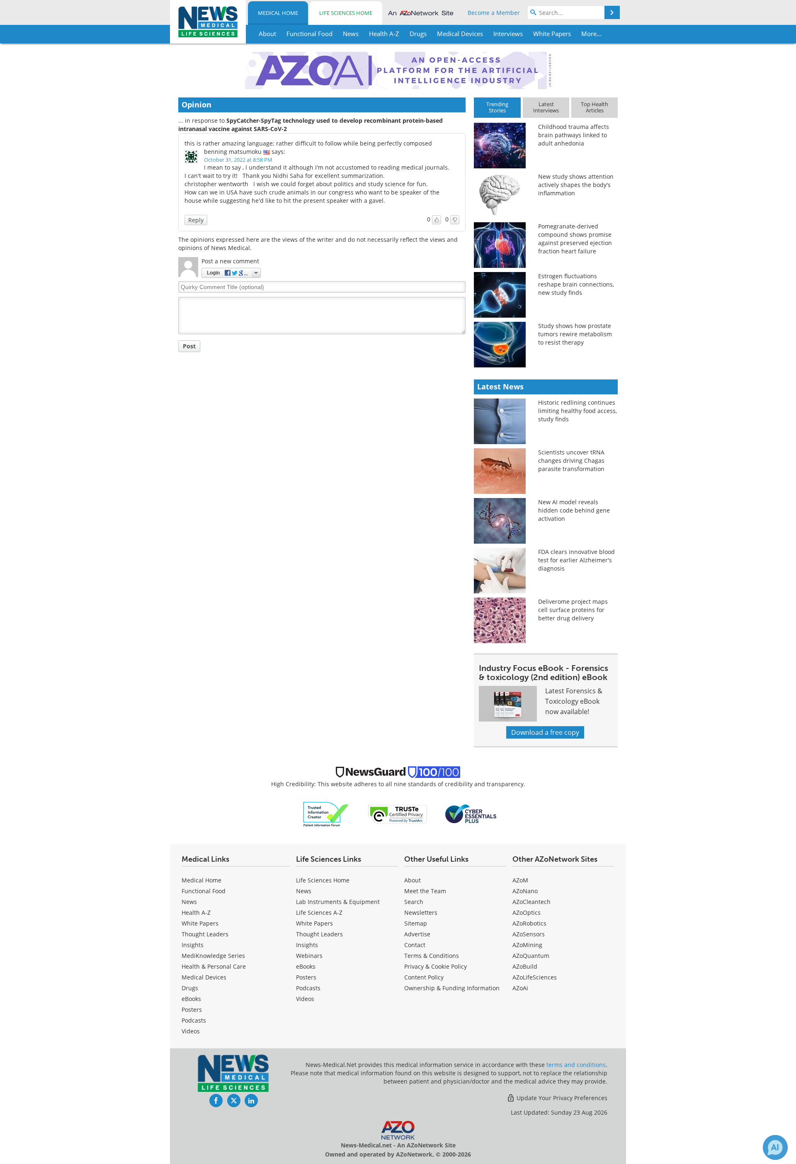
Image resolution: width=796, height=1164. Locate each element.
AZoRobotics (529, 923)
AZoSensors (528, 934)
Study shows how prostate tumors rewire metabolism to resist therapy (575, 334)
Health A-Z (196, 912)
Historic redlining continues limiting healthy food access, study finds (577, 411)
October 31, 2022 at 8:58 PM (238, 159)
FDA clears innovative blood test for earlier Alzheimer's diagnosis (576, 560)
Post (189, 346)
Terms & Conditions (431, 956)
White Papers (200, 923)
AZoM (520, 880)
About (412, 880)
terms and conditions (576, 1065)
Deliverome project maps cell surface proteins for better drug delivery (573, 610)
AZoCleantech (531, 902)
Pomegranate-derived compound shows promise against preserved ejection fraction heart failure (575, 238)
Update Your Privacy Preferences (561, 1098)
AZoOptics (526, 912)
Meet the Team (425, 891)
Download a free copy (545, 732)
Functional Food (204, 891)
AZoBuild (524, 966)
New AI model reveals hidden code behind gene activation (574, 510)
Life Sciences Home (345, 13)
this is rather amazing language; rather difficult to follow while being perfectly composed (308, 143)
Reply (196, 220)
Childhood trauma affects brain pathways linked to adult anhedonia (573, 135)
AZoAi (520, 988)
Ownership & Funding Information (452, 988)
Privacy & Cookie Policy (435, 966)
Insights (193, 945)
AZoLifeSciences (534, 977)
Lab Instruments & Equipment (338, 902)
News (189, 902)
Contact (414, 945)
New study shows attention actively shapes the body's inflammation (576, 185)
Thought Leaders (205, 934)
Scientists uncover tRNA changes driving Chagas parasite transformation (571, 460)
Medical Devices (204, 977)
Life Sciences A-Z (319, 912)
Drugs (190, 988)
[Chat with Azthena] (775, 1147)
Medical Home (278, 13)
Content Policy (424, 977)
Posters (192, 1009)
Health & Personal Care (214, 966)
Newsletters (420, 912)
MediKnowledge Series (213, 956)
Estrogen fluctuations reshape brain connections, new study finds (576, 284)
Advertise (417, 934)
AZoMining (527, 945)
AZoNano (525, 891)
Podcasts (194, 1020)
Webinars (309, 956)
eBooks (191, 999)
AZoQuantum (530, 956)
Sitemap (415, 923)
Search (413, 902)
